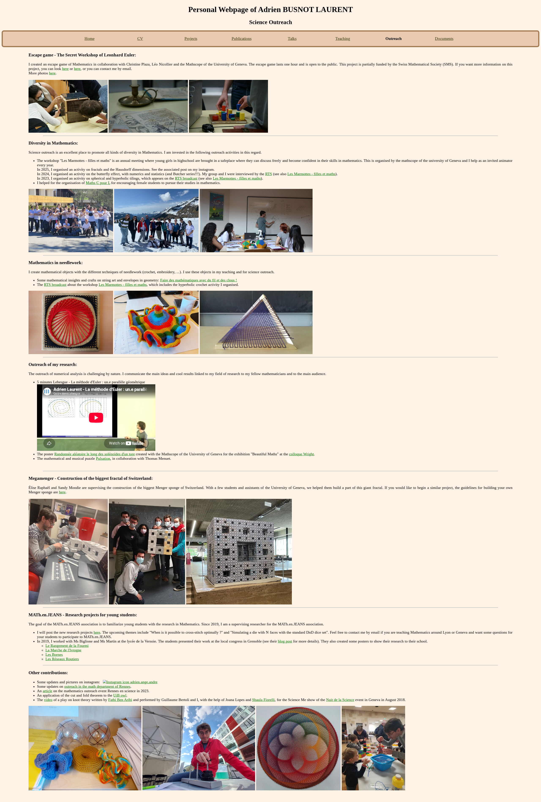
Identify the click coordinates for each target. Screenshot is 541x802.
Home (89, 38)
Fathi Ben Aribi (120, 700)
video (48, 700)
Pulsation (103, 458)
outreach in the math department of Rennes (97, 686)
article (47, 691)
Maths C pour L (98, 183)
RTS (268, 174)
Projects (190, 38)
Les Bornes (54, 654)
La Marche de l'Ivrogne (63, 650)
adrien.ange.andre (143, 682)
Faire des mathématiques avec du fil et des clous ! (198, 280)
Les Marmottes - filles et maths (311, 174)
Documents (444, 38)
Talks (292, 38)
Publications (241, 38)
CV (140, 38)
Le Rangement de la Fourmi (67, 646)
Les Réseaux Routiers (62, 659)
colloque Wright (301, 454)
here (65, 69)
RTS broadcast (186, 178)
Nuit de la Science (340, 700)
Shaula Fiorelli (263, 700)
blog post (285, 641)
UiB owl (119, 695)
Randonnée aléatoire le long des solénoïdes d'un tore (94, 454)
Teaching (342, 38)
